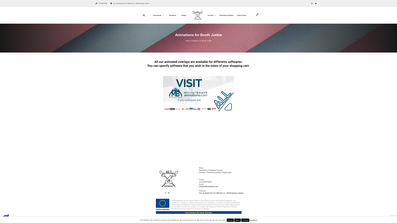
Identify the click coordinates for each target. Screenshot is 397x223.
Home (188, 41)
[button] (144, 15)
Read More (253, 220)
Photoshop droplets (227, 15)
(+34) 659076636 (205, 182)
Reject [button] (238, 220)
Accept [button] (230, 220)
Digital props (241, 15)
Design (183, 15)
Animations (157, 15)
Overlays (211, 15)
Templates (172, 15)
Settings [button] (245, 220)
